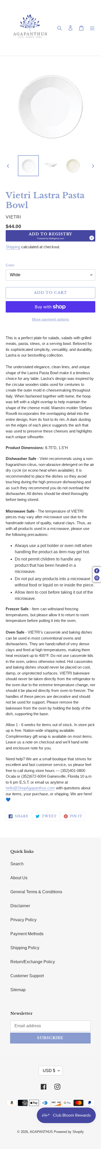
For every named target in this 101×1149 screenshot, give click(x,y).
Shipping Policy (24, 948)
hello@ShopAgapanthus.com (30, 788)
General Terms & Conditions (36, 892)
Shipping (13, 247)
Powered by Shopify (69, 1132)
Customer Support (27, 976)
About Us (18, 878)
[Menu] (92, 28)
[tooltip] (91, 238)
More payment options (50, 319)
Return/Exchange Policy (32, 962)
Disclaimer (20, 906)
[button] (50, 236)
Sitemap (18, 990)
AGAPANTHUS (41, 1132)
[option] (28, 166)
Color (10, 265)
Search (17, 864)
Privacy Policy (23, 920)
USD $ (49, 1070)
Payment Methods (27, 934)
